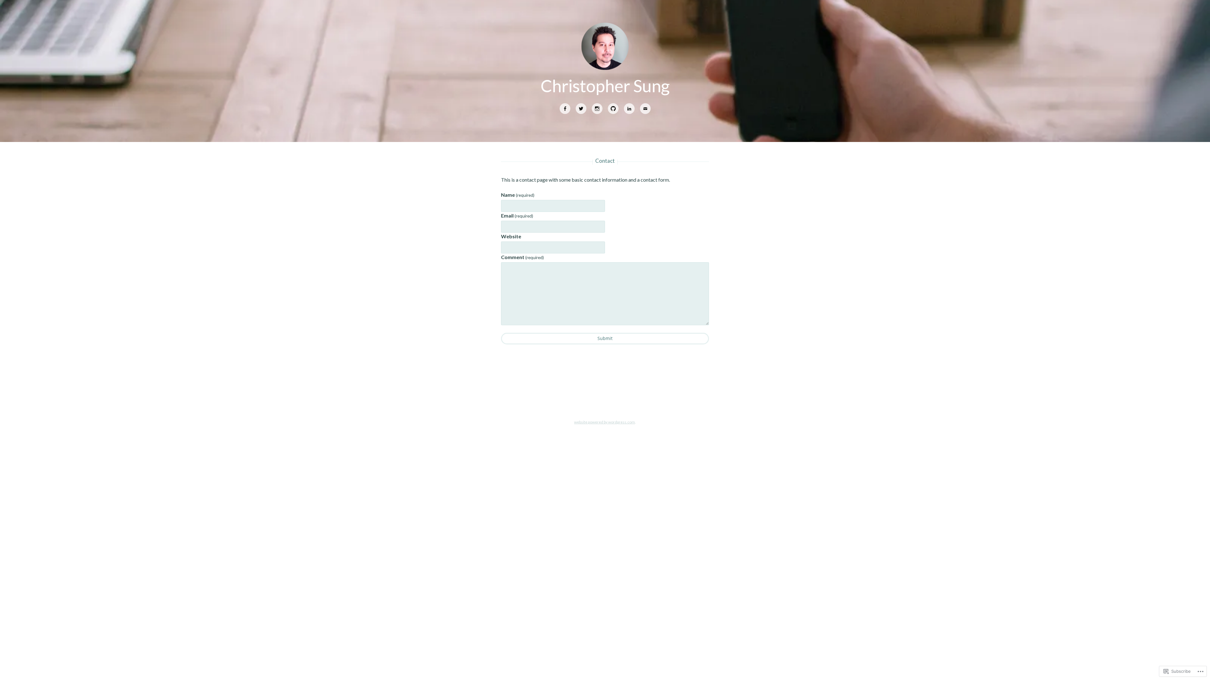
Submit (605, 338)
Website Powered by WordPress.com (604, 422)
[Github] (613, 109)
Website (511, 236)
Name (517, 195)
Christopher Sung (605, 86)
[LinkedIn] (629, 109)
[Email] (645, 109)
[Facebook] (565, 109)
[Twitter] (581, 109)
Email (517, 215)
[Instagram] (597, 109)
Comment (522, 257)
